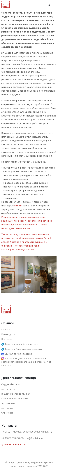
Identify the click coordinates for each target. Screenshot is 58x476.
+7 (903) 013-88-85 (12, 438)
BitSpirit (18, 205)
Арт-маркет (8, 408)
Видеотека (7, 393)
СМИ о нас (7, 412)
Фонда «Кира (21, 393)
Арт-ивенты (8, 403)
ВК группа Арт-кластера (18, 353)
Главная (5, 329)
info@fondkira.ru (33, 438)
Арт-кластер (8, 389)
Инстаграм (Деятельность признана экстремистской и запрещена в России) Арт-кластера (26, 361)
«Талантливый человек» (14, 398)
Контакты (6, 339)
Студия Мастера (10, 384)
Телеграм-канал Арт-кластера (21, 344)
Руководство (8, 334)
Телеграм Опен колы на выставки (23, 349)
